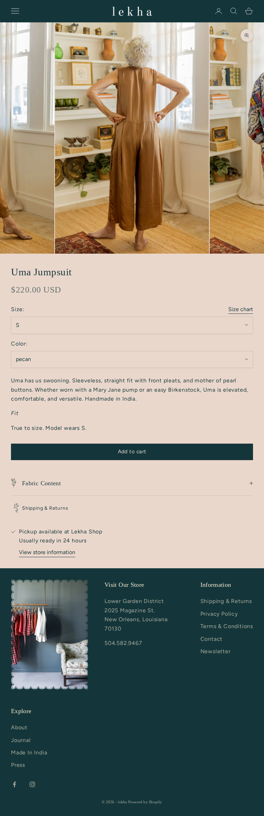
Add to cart (132, 451)
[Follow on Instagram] (32, 784)
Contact (211, 639)
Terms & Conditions (226, 626)
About (19, 727)
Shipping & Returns (226, 601)
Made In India (29, 752)
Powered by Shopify (145, 802)
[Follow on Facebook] (14, 784)
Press (18, 765)
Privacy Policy (219, 614)
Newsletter (215, 651)
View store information (47, 552)
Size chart (240, 309)
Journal (21, 740)
